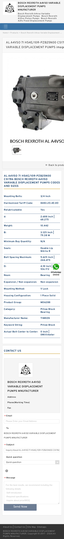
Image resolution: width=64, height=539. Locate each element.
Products (14, 33)
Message (9, 478)
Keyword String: (13, 325)
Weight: (8, 225)
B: (5, 232)
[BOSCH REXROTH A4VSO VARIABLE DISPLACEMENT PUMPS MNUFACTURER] (9, 7)
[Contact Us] (56, 269)
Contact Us (19, 527)
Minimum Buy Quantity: (18, 241)
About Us (7, 527)
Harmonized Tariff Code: (18, 203)
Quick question (14, 457)
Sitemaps (41, 527)
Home (5, 33)
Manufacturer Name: (16, 318)
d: (5, 216)
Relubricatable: (13, 209)
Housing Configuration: (17, 295)
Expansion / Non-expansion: (20, 282)
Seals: (7, 248)
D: (5, 266)
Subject (9, 445)
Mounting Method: (14, 288)
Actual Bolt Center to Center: (21, 331)
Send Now (20, 507)
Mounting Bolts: (13, 196)
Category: (9, 309)
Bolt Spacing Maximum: (18, 257)
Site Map (31, 527)
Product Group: (13, 302)
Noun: (7, 275)
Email (8, 416)
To (7, 428)
